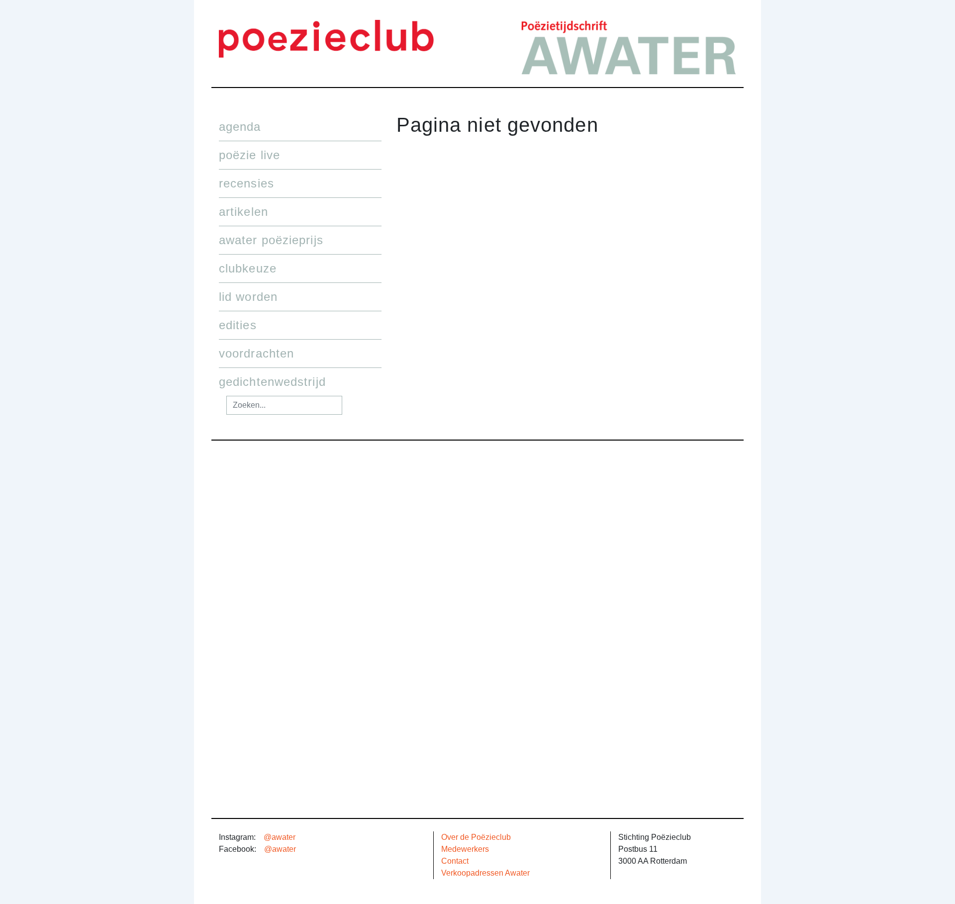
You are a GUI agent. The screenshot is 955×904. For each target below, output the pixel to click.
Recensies (246, 183)
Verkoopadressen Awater (485, 873)
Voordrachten (256, 353)
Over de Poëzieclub (476, 837)
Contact (455, 861)
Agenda (240, 126)
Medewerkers (465, 849)
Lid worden (248, 296)
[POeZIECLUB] (326, 38)
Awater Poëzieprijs (271, 240)
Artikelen (243, 211)
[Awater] (628, 46)
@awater (279, 837)
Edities (238, 325)
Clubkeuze (248, 268)
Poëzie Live (249, 155)
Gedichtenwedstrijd (272, 381)
